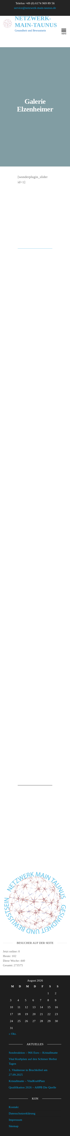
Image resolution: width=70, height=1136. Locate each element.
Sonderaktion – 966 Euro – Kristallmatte (33, 1052)
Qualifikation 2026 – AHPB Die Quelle (32, 1087)
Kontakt (13, 1107)
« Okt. (12, 1033)
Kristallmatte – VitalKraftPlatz (27, 1081)
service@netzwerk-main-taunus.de (35, 7)
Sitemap (13, 1126)
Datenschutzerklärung (22, 1113)
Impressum (15, 1119)
